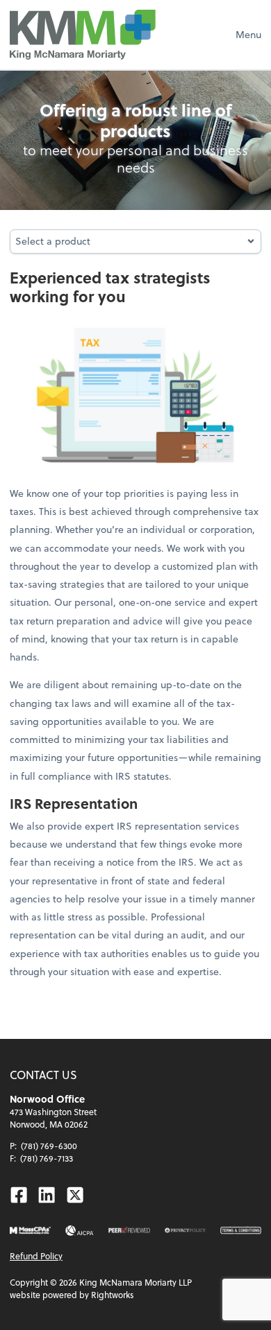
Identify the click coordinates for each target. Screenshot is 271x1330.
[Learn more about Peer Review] (128, 1230)
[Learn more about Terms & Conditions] (240, 1230)
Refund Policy (36, 1256)
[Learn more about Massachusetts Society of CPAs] (30, 1230)
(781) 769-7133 (46, 1158)
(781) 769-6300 (49, 1145)
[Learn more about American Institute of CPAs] (79, 1230)
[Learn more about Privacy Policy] (185, 1230)
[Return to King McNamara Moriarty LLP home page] (83, 35)
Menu (248, 34)
